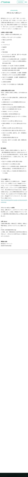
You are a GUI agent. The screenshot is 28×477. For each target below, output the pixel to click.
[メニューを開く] (26, 2)
